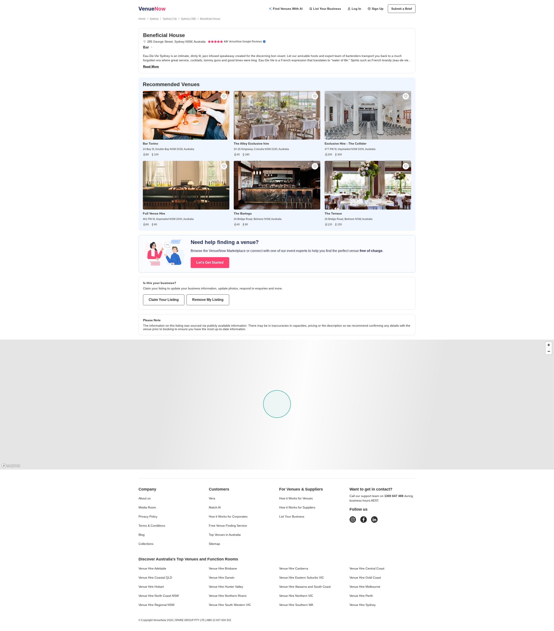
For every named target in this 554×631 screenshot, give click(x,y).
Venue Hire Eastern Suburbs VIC (301, 577)
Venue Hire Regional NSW (156, 605)
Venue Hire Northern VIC (296, 595)
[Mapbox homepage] (10, 465)
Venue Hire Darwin (221, 577)
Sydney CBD (188, 18)
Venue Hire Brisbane (223, 568)
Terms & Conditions (151, 525)
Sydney (154, 18)
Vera (212, 498)
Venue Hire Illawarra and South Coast (305, 586)
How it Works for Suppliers (297, 507)
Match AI (215, 507)
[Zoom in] (549, 345)
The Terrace (333, 213)
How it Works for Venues (296, 498)
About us (144, 498)
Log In (356, 8)
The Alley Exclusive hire (251, 143)
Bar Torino (150, 143)
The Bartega (243, 213)
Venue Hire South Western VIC (230, 605)
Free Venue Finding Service (228, 525)
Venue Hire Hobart (151, 586)
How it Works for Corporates (228, 516)
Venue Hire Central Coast (366, 568)
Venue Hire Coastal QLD (155, 577)
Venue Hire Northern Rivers (227, 595)
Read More (151, 66)
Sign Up (377, 8)
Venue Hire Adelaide (152, 568)
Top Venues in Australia (225, 534)
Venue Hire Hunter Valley (226, 586)
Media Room (147, 507)
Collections (145, 543)
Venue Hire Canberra (293, 568)
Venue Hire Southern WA (296, 605)
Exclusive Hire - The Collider (345, 143)
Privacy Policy (147, 516)
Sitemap (214, 543)
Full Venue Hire (154, 213)
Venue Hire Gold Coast (365, 577)
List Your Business (327, 8)
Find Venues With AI (288, 8)
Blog (141, 534)
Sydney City (170, 18)
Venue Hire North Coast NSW (158, 595)
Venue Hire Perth (361, 595)
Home (142, 18)
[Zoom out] (549, 351)
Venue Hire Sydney (362, 605)
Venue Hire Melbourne (364, 586)
